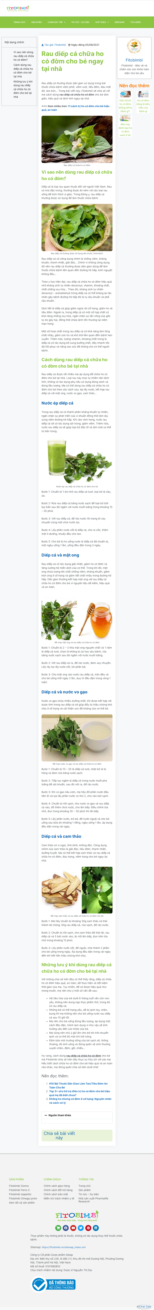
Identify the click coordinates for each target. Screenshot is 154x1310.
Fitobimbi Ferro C (19, 1190)
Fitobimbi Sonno (19, 1185)
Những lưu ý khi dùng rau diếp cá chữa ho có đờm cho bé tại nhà (23, 89)
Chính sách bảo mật (56, 1194)
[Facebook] (66, 1228)
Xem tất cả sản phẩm (22, 1202)
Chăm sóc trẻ (55, 22)
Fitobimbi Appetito (20, 1194)
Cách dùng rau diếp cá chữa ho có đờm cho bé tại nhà (23, 70)
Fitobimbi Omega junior (23, 1198)
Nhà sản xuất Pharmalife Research (93, 1200)
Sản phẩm (36, 22)
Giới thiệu (100, 22)
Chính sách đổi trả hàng (58, 1190)
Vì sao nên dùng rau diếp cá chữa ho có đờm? (24, 56)
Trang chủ (19, 22)
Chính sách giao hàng (57, 1185)
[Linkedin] (96, 1228)
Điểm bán (119, 22)
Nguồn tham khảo (60, 1115)
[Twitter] (81, 1228)
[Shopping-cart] (58, 1228)
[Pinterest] (88, 1228)
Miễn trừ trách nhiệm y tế (59, 1198)
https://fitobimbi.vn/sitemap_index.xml (64, 1247)
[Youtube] (73, 1228)
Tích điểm (135, 22)
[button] (77, 1115)
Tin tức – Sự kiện (80, 22)
